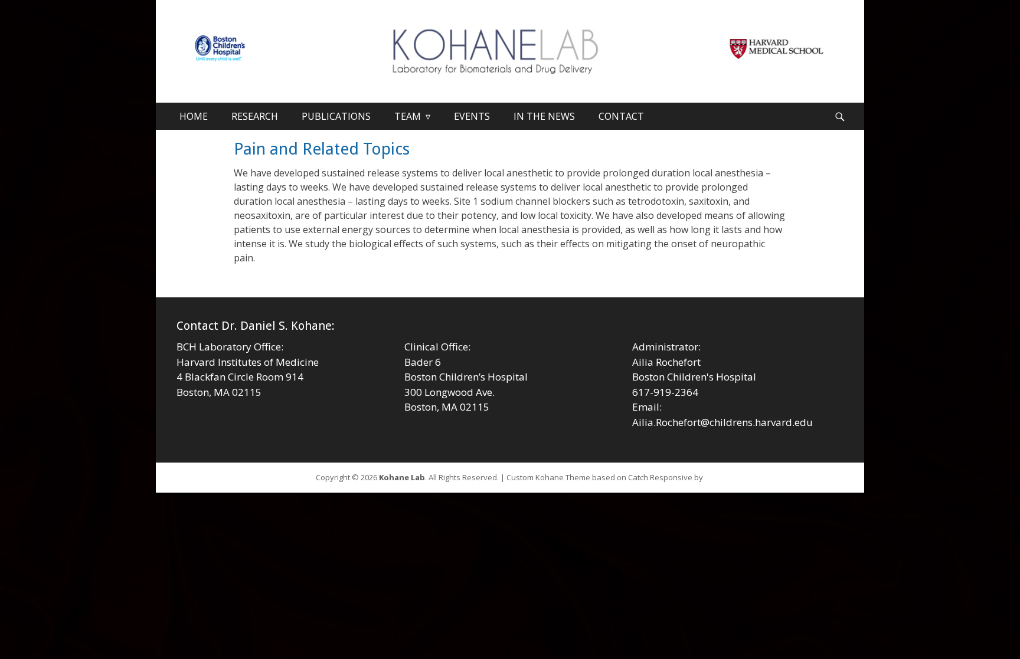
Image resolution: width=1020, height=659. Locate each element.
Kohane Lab (402, 477)
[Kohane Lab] (510, 54)
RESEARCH (254, 116)
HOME (193, 116)
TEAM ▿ (412, 116)
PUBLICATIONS (336, 116)
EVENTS (472, 116)
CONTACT (621, 116)
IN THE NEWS (544, 116)
